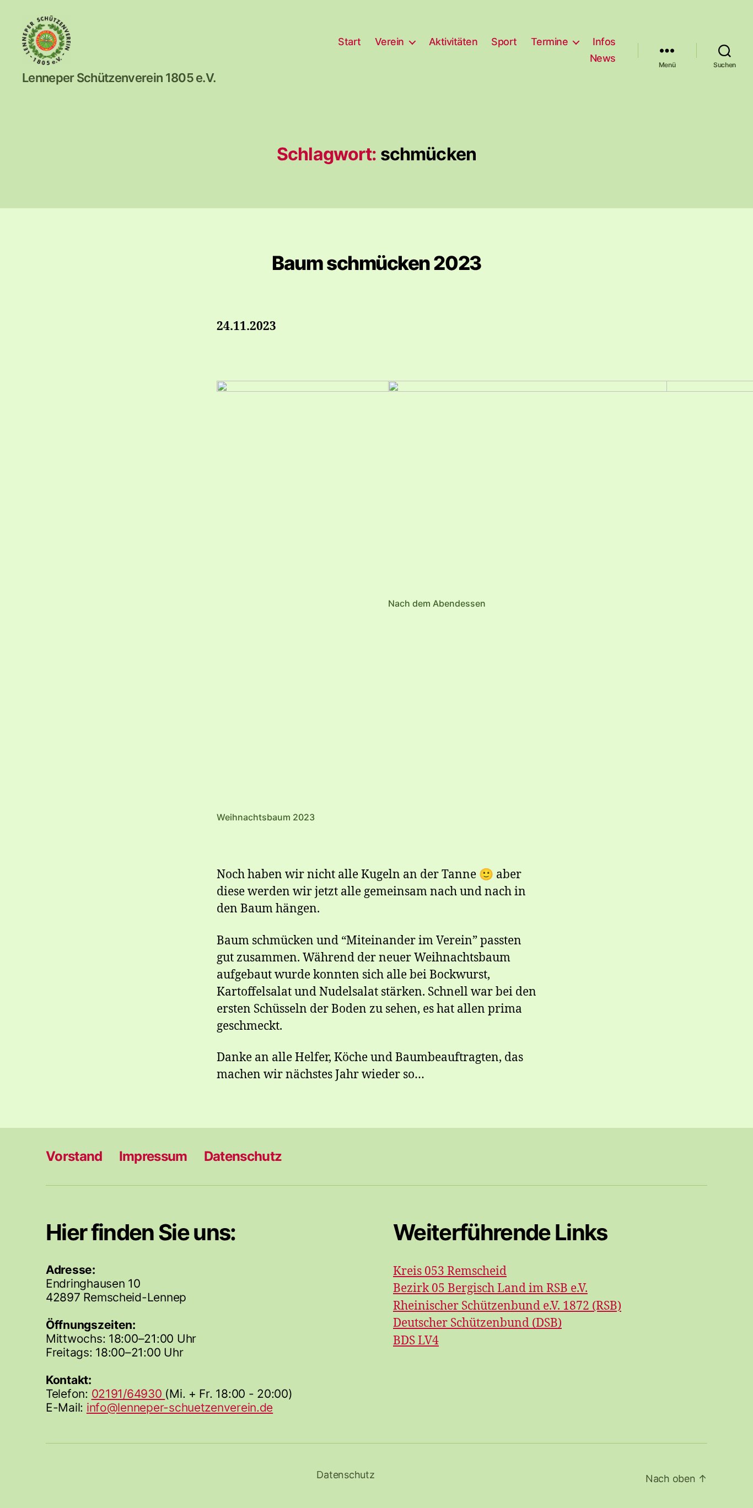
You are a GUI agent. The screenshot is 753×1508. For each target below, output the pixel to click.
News (603, 58)
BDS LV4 (416, 1340)
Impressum (153, 1156)
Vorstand (74, 1156)
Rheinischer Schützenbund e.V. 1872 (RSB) (507, 1306)
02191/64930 (128, 1394)
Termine (549, 41)
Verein (389, 41)
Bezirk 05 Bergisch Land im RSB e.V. (490, 1288)
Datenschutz (243, 1156)
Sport (504, 41)
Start (349, 41)
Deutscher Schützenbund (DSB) (477, 1323)
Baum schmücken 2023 (376, 262)
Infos (604, 41)
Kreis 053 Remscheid (450, 1271)
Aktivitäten (453, 41)
